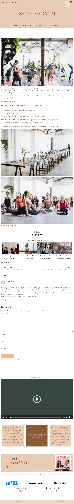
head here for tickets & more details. (16, 96)
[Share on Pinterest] (9, 263)
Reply (5, 300)
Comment (4, 314)
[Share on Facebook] (7, 263)
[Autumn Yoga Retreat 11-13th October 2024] (10, 248)
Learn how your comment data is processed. (38, 360)
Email (3, 341)
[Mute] (67, 417)
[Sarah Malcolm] (37, 13)
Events (37, 33)
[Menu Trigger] (67, 4)
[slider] (35, 417)
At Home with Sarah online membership (57, 268)
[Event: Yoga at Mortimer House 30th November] (64, 248)
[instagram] (6, 2)
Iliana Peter (10, 281)
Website (3, 348)
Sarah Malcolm (24, 501)
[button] (71, 2)
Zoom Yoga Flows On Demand (13, 268)
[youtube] (12, 2)
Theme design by (64, 501)
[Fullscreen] (70, 417)
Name (3, 334)
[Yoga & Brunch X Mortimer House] (46, 248)
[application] (37, 399)
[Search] (16, 2)
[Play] (4, 417)
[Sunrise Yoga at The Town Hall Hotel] (28, 248)
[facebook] (9, 2)
